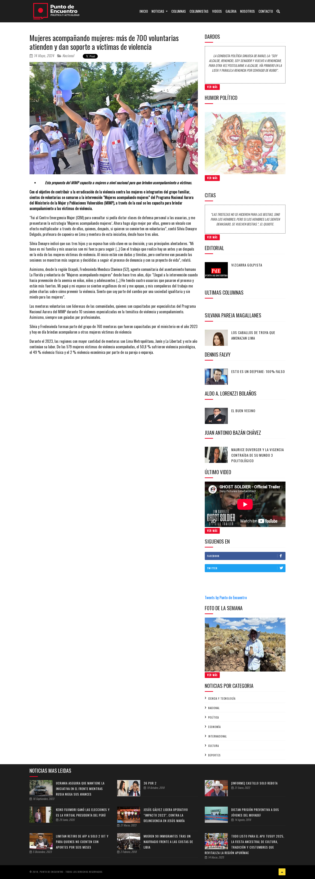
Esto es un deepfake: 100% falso (258, 371)
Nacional (67, 55)
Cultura (213, 746)
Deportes (214, 755)
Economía (214, 727)
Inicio (145, 11)
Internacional (217, 736)
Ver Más (212, 87)
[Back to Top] (282, 871)
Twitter (212, 568)
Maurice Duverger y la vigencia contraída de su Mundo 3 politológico (257, 455)
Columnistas (199, 11)
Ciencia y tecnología (221, 698)
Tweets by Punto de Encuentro (226, 597)
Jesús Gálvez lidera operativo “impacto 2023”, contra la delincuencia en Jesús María (166, 815)
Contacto (266, 11)
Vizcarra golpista (246, 264)
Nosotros (247, 11)
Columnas (178, 11)
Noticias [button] (158, 11)
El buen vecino (243, 410)
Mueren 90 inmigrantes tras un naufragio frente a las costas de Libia (168, 841)
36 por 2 (150, 783)
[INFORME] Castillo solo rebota (254, 783)
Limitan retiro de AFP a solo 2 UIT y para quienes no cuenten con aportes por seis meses (82, 841)
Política (213, 717)
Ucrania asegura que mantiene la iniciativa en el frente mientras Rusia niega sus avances (80, 788)
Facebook (213, 556)
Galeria (231, 11)
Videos (217, 11)
